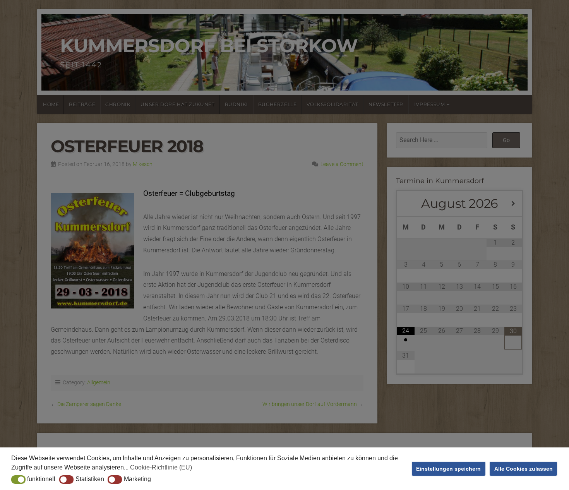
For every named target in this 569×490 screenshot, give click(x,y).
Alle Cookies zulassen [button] (523, 469)
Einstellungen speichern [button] (448, 469)
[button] (18, 479)
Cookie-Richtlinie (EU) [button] (161, 467)
